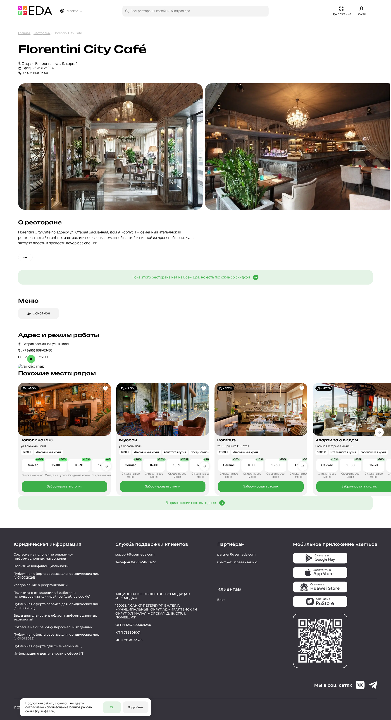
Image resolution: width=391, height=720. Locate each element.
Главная (24, 33)
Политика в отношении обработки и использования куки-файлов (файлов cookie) (52, 595)
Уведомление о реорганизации (41, 585)
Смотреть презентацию (237, 562)
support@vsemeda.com (135, 554)
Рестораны (41, 33)
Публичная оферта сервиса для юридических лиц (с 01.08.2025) (56, 606)
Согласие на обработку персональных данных (53, 627)
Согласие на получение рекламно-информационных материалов (43, 556)
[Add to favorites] (105, 388)
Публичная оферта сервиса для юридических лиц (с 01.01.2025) (56, 636)
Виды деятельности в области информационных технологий (55, 617)
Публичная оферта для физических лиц (48, 646)
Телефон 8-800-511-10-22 (135, 562)
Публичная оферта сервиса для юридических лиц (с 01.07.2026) (56, 576)
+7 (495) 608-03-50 (37, 350)
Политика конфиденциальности (41, 566)
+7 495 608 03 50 (35, 73)
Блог (221, 600)
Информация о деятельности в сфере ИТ (48, 653)
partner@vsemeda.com (236, 554)
